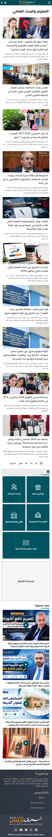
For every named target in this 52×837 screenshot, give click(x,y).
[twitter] (26, 829)
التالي (20, 463)
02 (36, 463)
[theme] (3, 3)
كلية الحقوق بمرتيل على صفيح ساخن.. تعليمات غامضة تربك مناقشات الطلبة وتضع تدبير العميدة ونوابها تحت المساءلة (25, 355)
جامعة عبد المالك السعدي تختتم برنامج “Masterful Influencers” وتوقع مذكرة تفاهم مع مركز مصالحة (27, 443)
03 (31, 463)
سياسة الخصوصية (37, 808)
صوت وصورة (42, 605)
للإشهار (41, 797)
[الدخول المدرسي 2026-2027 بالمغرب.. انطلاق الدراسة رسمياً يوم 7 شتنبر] (26, 110)
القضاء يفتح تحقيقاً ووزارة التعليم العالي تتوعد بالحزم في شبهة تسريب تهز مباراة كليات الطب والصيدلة (27, 225)
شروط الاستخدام (37, 802)
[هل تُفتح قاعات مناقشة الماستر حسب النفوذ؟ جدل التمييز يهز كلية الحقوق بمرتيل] (26, 286)
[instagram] (31, 829)
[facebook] (36, 829)
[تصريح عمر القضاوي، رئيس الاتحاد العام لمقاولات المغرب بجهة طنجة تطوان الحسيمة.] (26, 668)
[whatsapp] (16, 829)
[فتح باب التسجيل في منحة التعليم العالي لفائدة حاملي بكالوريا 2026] (26, 244)
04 (26, 463)
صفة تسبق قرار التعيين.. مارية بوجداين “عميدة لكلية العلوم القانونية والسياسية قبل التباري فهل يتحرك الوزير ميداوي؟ (27, 45)
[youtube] (21, 829)
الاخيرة (13, 463)
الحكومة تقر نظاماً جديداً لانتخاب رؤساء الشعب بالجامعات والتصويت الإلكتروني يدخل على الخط (25, 179)
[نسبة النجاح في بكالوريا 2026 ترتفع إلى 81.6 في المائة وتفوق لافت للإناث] (26, 374)
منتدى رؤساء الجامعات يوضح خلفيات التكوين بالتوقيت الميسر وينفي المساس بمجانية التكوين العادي (28, 91)
